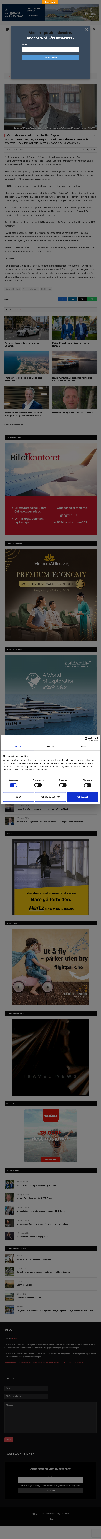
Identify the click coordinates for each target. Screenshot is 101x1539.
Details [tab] (50, 747)
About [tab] (83, 747)
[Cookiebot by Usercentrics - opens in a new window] (86, 739)
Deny (18, 797)
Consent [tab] (17, 747)
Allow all (83, 797)
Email (24, 44)
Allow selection (50, 797)
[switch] (38, 785)
